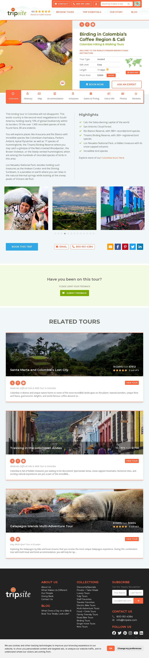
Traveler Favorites (85, 602)
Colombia (86, 44)
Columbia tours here (113, 157)
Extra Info (109, 98)
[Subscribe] (138, 601)
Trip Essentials (92, 12)
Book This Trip (22, 246)
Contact (62, 4)
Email (63, 246)
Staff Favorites (84, 599)
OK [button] (110, 648)
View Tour (132, 383)
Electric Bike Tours (86, 605)
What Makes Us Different (54, 590)
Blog (134, 12)
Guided (101, 59)
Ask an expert (126, 84)
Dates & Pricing (91, 98)
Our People (47, 593)
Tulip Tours (82, 596)
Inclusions (73, 98)
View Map (133, 72)
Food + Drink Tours (86, 611)
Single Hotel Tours (86, 623)
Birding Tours (83, 620)
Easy (99, 64)
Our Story (116, 12)
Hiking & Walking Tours (108, 44)
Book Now (96, 84)
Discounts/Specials (86, 587)
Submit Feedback (76, 293)
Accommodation (55, 98)
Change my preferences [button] (129, 648)
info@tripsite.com (127, 620)
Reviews (136, 98)
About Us (46, 587)
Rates (111, 75)
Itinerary (28, 98)
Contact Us (47, 599)
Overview (13, 98)
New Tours (82, 626)
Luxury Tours (83, 593)
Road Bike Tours (85, 617)
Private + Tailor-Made (87, 590)
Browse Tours (65, 12)
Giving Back (47, 596)
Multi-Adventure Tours (88, 608)
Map (40, 98)
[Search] (129, 4)
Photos (123, 98)
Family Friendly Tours (87, 614)
